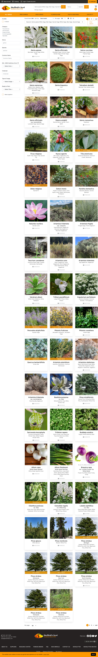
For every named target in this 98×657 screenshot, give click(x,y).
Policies (38, 651)
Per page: (27, 625)
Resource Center (24, 646)
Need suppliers (8, 94)
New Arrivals (55, 646)
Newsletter (77, 646)
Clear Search (39, 10)
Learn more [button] (46, 654)
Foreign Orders (38, 646)
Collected (4, 71)
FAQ (47, 646)
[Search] (63, 7)
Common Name (6, 55)
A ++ (91, 641)
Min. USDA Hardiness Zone (9, 63)
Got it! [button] (93, 654)
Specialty (90, 14)
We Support (59, 651)
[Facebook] (88, 636)
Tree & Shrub (24, 14)
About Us (4, 646)
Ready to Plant (6, 86)
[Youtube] (93, 636)
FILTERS (4, 19)
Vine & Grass (39, 14)
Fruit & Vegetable (73, 14)
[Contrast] (95, 641)
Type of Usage (6, 78)
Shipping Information (48, 651)
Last (96, 19)
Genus (4, 40)
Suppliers (13, 646)
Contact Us (66, 646)
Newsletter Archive (90, 646)
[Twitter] (96, 636)
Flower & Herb (55, 14)
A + (88, 641)
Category (4, 26)
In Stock (7, 21)
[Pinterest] (90, 636)
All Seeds (8, 14)
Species (4, 47)
